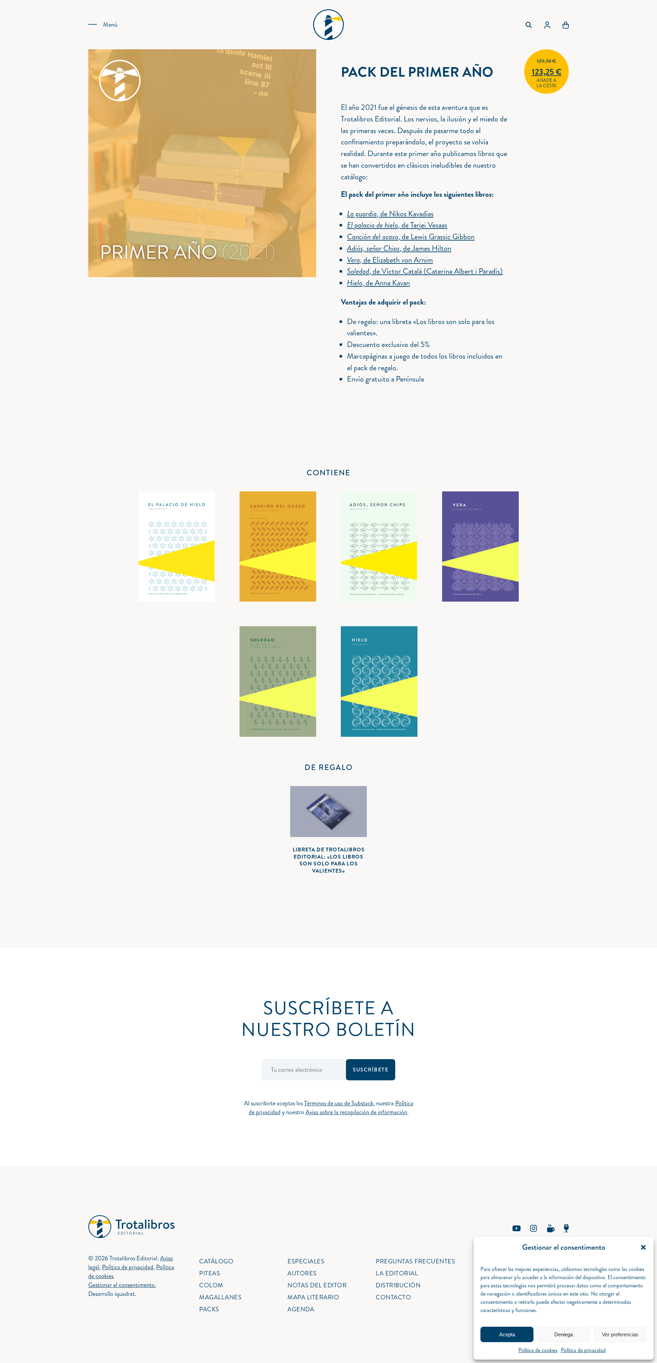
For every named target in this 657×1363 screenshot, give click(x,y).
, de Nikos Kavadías (390, 213)
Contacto (393, 1297)
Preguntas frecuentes (415, 1261)
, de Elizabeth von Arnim (390, 260)
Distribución (398, 1285)
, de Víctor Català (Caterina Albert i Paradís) (425, 271)
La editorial (397, 1273)
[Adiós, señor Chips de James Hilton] (379, 546)
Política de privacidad (583, 1350)
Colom (211, 1285)
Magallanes (220, 1297)
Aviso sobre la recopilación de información (356, 1112)
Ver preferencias (620, 1334)
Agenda (300, 1309)
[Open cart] (565, 24)
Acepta (507, 1334)
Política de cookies (537, 1350)
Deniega (563, 1334)
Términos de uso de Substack (338, 1103)
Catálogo (216, 1261)
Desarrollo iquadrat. (112, 1293)
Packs (209, 1309)
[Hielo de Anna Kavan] (379, 681)
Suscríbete (370, 1069)
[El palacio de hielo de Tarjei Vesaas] (176, 546)
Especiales (305, 1261)
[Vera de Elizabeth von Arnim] (480, 546)
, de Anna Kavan (378, 283)
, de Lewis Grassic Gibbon (411, 236)
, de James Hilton (399, 248)
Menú (110, 24)
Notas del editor (317, 1285)
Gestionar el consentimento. (122, 1285)
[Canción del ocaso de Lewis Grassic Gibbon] (278, 546)
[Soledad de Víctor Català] (278, 681)
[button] (643, 1247)
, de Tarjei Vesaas (397, 225)
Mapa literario (313, 1297)
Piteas (209, 1273)
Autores (302, 1273)
